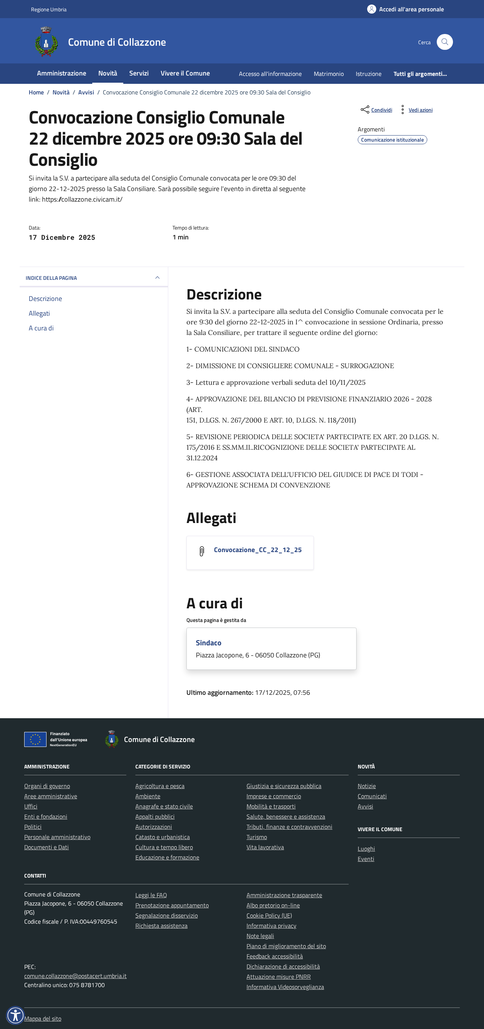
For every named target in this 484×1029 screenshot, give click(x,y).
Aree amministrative (50, 796)
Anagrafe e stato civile (164, 806)
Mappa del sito (42, 1018)
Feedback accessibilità (275, 956)
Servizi (139, 73)
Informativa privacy (271, 925)
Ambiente (147, 796)
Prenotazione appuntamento (172, 905)
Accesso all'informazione (270, 73)
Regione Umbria (49, 9)
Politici (33, 826)
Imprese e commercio (274, 796)
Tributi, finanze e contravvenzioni (289, 826)
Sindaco (209, 642)
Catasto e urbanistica (162, 836)
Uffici (30, 806)
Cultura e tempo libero (164, 847)
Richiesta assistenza (161, 925)
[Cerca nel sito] (445, 42)
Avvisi (365, 806)
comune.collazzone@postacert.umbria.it (75, 975)
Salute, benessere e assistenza (286, 816)
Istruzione (369, 73)
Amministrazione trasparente (284, 894)
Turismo (257, 836)
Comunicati (372, 796)
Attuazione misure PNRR (279, 976)
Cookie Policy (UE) (269, 915)
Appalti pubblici (155, 816)
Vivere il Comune (185, 73)
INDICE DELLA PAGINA (51, 278)
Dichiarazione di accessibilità (283, 966)
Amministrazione (61, 73)
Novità (107, 73)
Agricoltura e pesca (160, 785)
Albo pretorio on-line (273, 905)
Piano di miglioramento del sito (286, 945)
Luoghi (366, 848)
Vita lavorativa (265, 847)
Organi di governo (47, 785)
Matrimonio (329, 73)
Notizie (367, 785)
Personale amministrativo (57, 836)
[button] (15, 1015)
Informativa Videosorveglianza (285, 986)
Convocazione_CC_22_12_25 (258, 550)
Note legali (260, 935)
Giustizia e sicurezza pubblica (284, 785)
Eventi (366, 858)
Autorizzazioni (153, 826)
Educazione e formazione (167, 857)
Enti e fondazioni (45, 816)
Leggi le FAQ (151, 894)
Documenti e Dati (46, 847)
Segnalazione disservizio (166, 915)
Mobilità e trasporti (271, 806)
